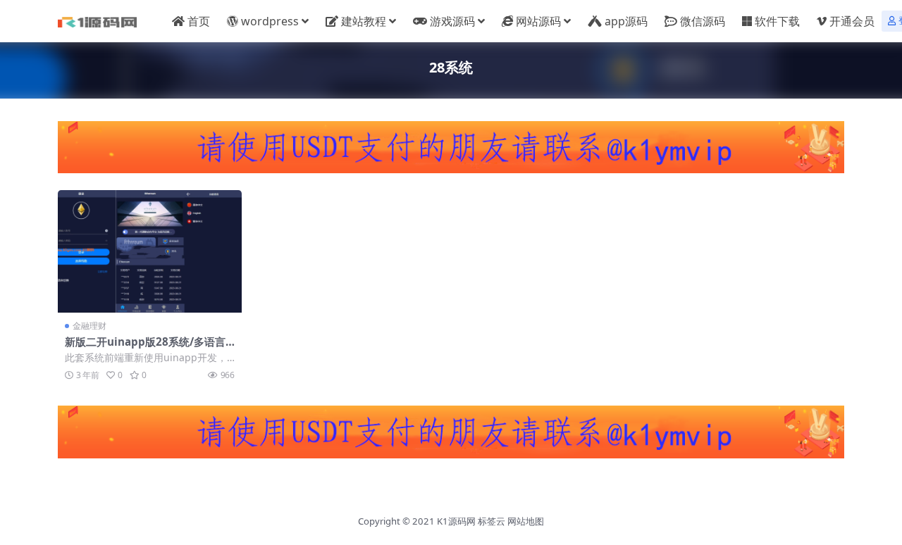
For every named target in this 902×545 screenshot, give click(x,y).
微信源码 (702, 21)
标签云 (491, 521)
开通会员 (852, 21)
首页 (198, 21)
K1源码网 (456, 521)
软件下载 (777, 21)
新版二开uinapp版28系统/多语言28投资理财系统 (148, 347)
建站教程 (363, 21)
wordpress (270, 21)
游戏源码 (452, 21)
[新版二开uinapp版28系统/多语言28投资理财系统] (150, 251)
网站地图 (525, 521)
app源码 (626, 21)
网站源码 (538, 21)
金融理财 (89, 326)
